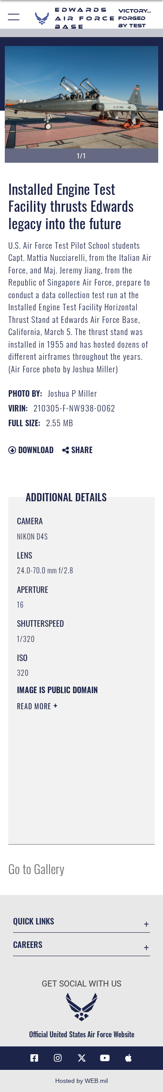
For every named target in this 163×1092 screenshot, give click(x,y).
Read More (35, 706)
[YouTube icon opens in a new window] (105, 1058)
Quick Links (33, 920)
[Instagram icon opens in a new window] (57, 1058)
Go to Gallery (36, 868)
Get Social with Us (81, 984)
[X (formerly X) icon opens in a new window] (81, 1058)
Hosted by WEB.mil (81, 1080)
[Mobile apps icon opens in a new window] (128, 1058)
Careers (27, 944)
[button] (14, 18)
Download (34, 449)
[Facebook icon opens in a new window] (34, 1058)
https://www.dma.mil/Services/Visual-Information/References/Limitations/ (70, 816)
